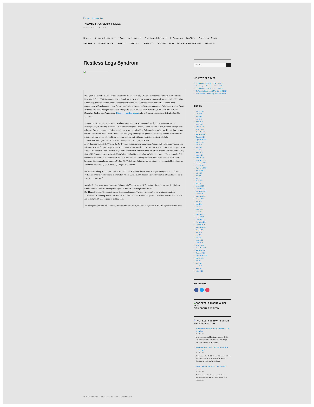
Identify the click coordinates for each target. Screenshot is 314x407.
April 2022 (199, 209)
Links (171, 43)
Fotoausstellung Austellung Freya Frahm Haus (211, 93)
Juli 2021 (199, 232)
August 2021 (200, 230)
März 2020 (199, 271)
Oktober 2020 (200, 253)
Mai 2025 (199, 119)
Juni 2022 (199, 204)
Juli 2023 (199, 173)
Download (161, 43)
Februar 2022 (200, 214)
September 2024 (201, 139)
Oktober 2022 (200, 194)
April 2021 (199, 240)
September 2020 (201, 255)
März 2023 (199, 183)
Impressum (134, 43)
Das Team (190, 38)
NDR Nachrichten (204, 323)
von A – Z (87, 43)
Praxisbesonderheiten (154, 38)
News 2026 (210, 43)
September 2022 (201, 196)
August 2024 (200, 142)
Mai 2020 (199, 266)
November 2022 (201, 191)
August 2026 (200, 111)
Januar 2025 (200, 129)
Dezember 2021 (201, 219)
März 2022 (199, 212)
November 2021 (201, 222)
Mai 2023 (199, 178)
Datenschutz (148, 43)
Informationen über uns (128, 38)
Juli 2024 (199, 145)
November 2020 (201, 250)
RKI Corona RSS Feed (206, 308)
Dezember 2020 (201, 248)
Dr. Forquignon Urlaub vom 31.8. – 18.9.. (209, 86)
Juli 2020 (199, 261)
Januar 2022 (200, 217)
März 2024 (199, 155)
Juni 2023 (199, 175)
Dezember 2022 (201, 188)
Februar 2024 (200, 157)
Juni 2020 (199, 263)
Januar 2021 (200, 245)
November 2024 (201, 134)
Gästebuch (121, 43)
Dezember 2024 (201, 132)
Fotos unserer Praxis (208, 38)
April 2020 (199, 268)
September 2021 (201, 227)
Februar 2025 (200, 127)
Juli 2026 (199, 114)
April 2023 (199, 181)
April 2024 (199, 152)
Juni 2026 (199, 116)
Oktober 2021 (200, 224)
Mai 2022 (199, 206)
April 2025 (199, 121)
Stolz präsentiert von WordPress (121, 396)
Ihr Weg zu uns (176, 38)
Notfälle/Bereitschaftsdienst (189, 43)
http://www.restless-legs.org (127, 112)
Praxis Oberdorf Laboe (102, 23)
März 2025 (199, 124)
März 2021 (199, 242)
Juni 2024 (199, 147)
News (85, 38)
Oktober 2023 (200, 165)
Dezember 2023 (201, 160)
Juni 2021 (199, 235)
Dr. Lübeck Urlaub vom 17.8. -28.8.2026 (209, 88)
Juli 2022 (199, 201)
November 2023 (201, 163)
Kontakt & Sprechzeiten (105, 38)
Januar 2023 (200, 186)
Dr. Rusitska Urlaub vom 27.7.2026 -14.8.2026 (211, 91)
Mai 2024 (199, 150)
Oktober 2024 (200, 137)
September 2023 (201, 168)
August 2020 (200, 258)
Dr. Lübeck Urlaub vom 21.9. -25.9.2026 (209, 83)
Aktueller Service (105, 43)
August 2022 (200, 199)
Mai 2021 (199, 237)
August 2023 (200, 170)
